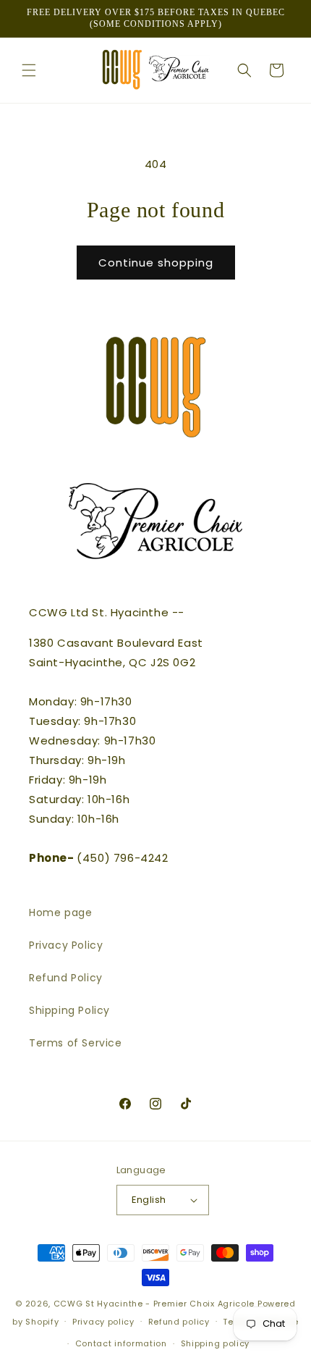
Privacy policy (103, 1321)
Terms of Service (75, 1043)
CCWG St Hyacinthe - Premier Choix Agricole (154, 1303)
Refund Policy (66, 977)
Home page (60, 912)
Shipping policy (215, 1343)
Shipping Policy (69, 1010)
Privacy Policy (66, 945)
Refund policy (179, 1321)
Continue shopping (155, 262)
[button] (29, 70)
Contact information (121, 1343)
